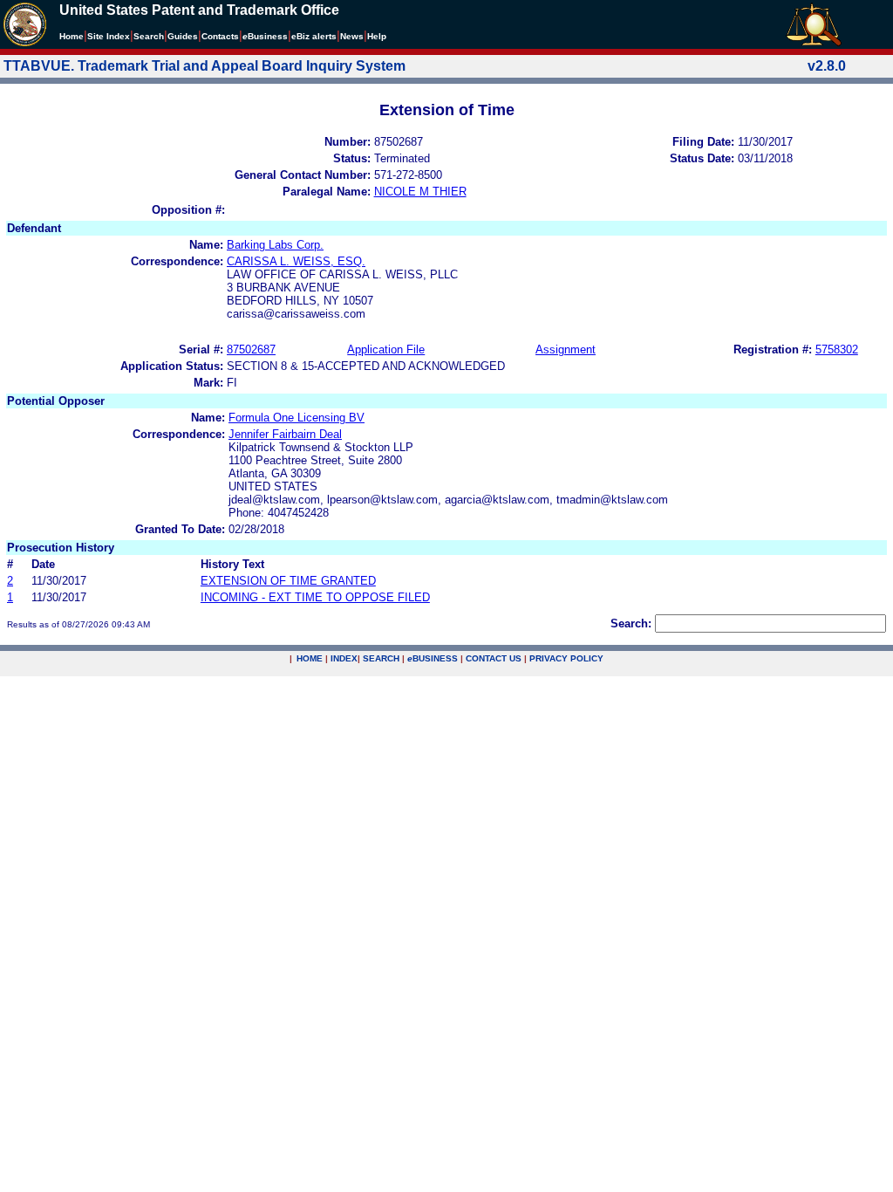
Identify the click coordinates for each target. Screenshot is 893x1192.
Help (376, 36)
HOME (310, 658)
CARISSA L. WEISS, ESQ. (296, 261)
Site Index (108, 36)
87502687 (251, 349)
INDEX (344, 658)
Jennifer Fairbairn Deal (285, 434)
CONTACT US (493, 658)
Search (148, 36)
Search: (630, 623)
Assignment (565, 349)
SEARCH (381, 658)
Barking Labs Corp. (275, 244)
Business (265, 36)
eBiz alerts (314, 36)
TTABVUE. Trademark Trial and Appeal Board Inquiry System (204, 65)
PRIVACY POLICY (566, 658)
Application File (386, 349)
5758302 (836, 349)
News (352, 36)
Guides (182, 36)
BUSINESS (432, 658)
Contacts (220, 36)
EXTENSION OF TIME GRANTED (288, 580)
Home (71, 36)
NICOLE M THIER (420, 191)
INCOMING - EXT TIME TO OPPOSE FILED (315, 597)
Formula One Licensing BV (296, 417)
